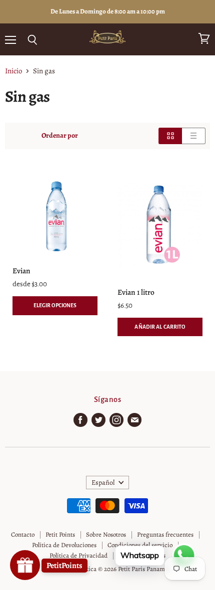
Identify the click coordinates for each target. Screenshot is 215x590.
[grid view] (170, 136)
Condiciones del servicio (140, 545)
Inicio (13, 71)
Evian (21, 270)
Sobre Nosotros (106, 534)
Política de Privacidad (79, 555)
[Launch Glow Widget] (25, 565)
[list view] (194, 136)
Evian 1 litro (136, 292)
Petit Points (60, 534)
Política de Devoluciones (64, 545)
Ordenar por (60, 136)
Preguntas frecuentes (165, 534)
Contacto (22, 534)
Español (103, 482)
